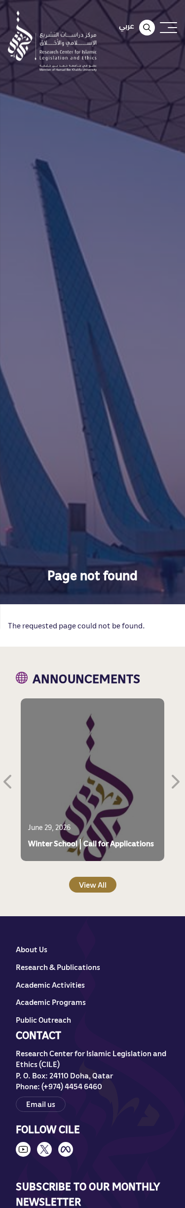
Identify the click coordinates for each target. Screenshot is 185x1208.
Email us (40, 1104)
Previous (8, 780)
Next (177, 780)
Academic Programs (51, 1002)
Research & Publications (58, 967)
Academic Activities (50, 985)
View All (93, 885)
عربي (126, 26)
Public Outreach (43, 1020)
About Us (31, 949)
